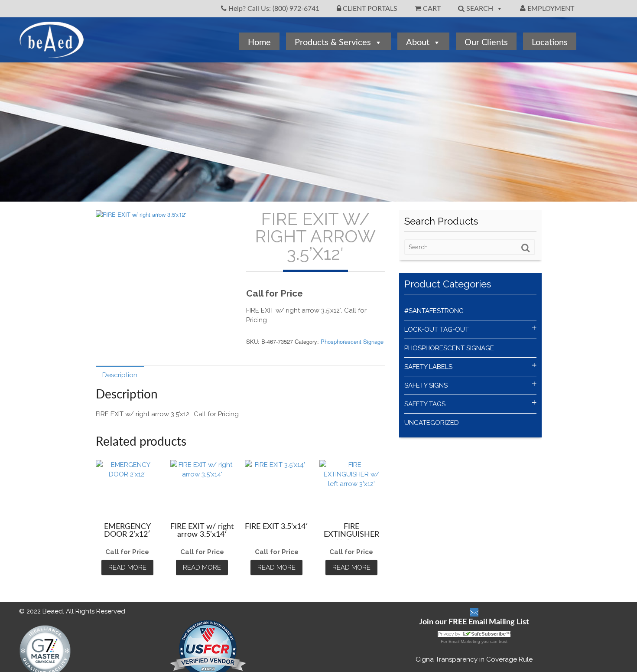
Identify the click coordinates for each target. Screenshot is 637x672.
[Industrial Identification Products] (51, 53)
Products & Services (333, 42)
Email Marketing (464, 641)
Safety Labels (428, 367)
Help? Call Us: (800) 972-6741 (273, 8)
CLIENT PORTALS (369, 8)
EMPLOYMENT (550, 8)
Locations (550, 42)
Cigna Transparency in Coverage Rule (474, 659)
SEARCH (479, 8)
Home (259, 42)
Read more (127, 567)
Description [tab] (119, 375)
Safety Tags (424, 404)
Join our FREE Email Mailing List (474, 622)
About (417, 42)
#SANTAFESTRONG (434, 311)
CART (431, 8)
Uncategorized (431, 423)
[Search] (525, 248)
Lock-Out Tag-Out (436, 329)
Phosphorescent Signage (352, 341)
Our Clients (486, 42)
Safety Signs (426, 385)
